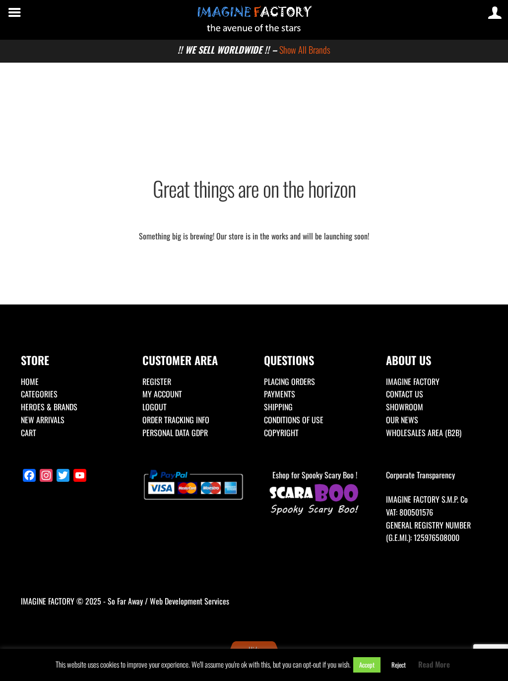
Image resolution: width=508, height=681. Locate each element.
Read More (434, 664)
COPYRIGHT (281, 433)
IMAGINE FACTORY (413, 381)
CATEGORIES (39, 394)
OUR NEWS (402, 420)
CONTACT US (404, 394)
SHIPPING (278, 407)
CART (28, 433)
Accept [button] (367, 665)
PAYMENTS (279, 394)
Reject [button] (398, 665)
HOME (30, 381)
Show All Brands (304, 49)
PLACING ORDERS (289, 381)
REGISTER (156, 381)
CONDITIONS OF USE (293, 420)
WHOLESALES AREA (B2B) (423, 433)
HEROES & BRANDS (49, 407)
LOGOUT (154, 407)
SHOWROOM (404, 407)
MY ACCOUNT (162, 394)
